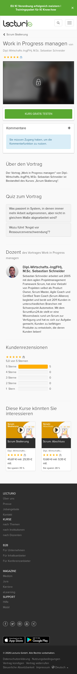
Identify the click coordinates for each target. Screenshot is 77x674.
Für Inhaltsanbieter (14, 555)
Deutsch (60, 667)
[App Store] (14, 640)
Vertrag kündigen (13, 663)
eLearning (9, 592)
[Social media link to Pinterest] (19, 623)
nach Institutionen (14, 529)
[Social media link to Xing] (33, 623)
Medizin (7, 576)
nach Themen (11, 524)
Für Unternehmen (14, 550)
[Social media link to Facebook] (5, 623)
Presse (7, 504)
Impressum (43, 667)
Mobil (6, 607)
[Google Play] (37, 640)
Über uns (8, 498)
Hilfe (5, 602)
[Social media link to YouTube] (26, 623)
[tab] (38, 213)
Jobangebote (11, 509)
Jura (5, 581)
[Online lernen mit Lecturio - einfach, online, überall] (17, 23)
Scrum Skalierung (17, 34)
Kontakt (7, 514)
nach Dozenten (12, 535)
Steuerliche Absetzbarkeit (18, 667)
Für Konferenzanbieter (17, 561)
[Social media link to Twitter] (12, 623)
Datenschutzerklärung (16, 659)
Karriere (8, 587)
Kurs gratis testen (38, 114)
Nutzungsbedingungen (46, 659)
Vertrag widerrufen (37, 663)
